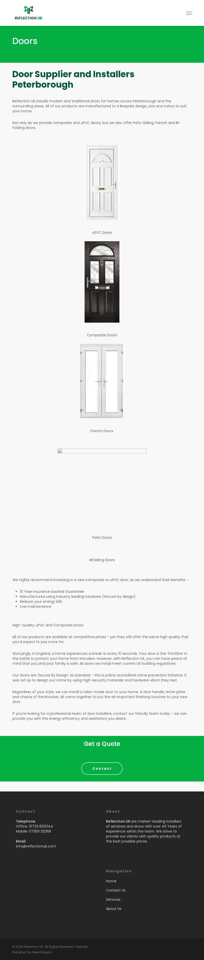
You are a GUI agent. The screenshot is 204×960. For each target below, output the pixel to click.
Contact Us (116, 890)
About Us (113, 908)
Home (111, 881)
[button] (189, 12)
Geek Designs (42, 952)
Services (113, 899)
